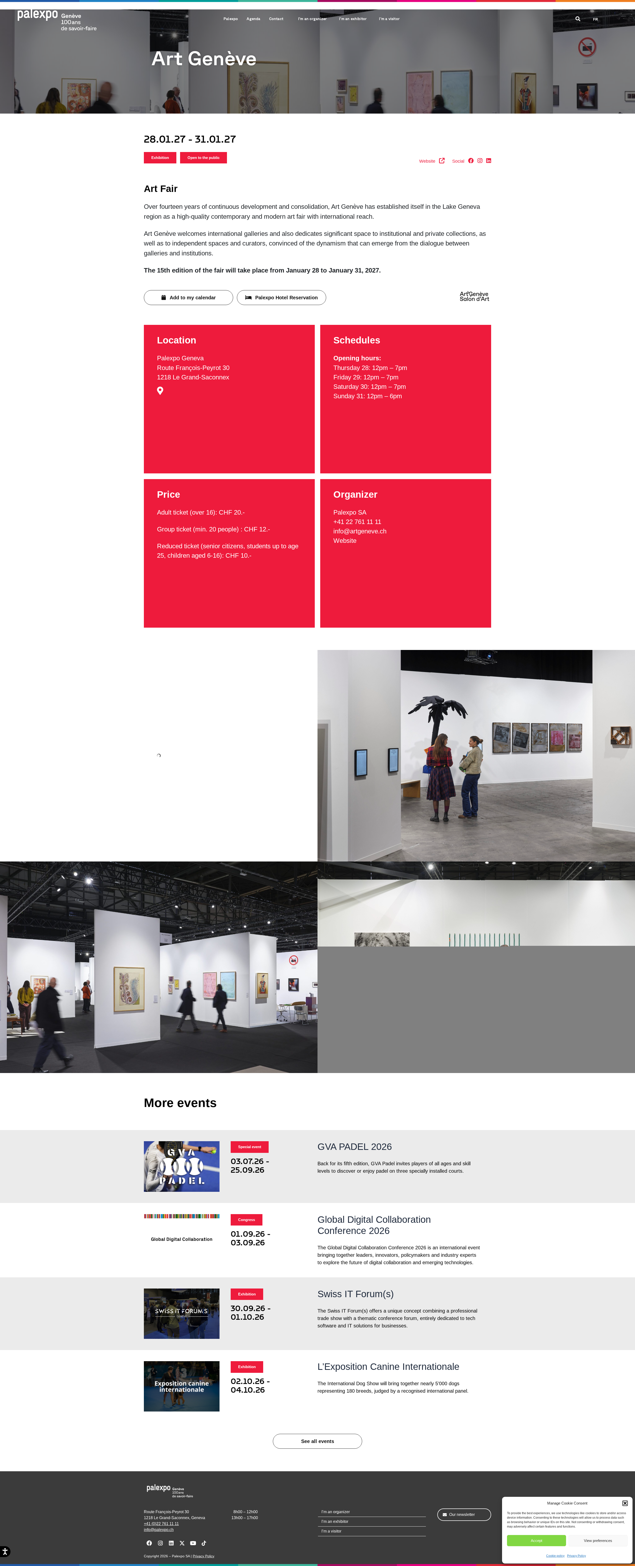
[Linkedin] (488, 161)
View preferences (598, 1540)
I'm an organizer (312, 19)
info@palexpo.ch (159, 1530)
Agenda (253, 19)
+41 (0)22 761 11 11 (161, 1524)
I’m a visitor (331, 1531)
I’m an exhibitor (334, 1521)
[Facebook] (471, 161)
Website (344, 540)
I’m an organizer (335, 1512)
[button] (625, 1503)
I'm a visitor (389, 19)
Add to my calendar (193, 297)
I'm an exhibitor (353, 19)
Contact (276, 19)
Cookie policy (555, 1556)
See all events (317, 1441)
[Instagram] (479, 161)
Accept (536, 1540)
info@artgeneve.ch (359, 531)
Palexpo (230, 19)
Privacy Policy (576, 1556)
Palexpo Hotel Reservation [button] (286, 297)
